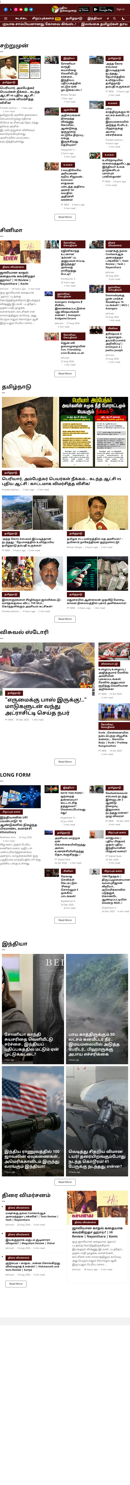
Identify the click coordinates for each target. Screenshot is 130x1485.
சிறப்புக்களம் (43, 18)
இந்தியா (95, 18)
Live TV (57, 9)
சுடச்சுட (21, 18)
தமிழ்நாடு (74, 18)
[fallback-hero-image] (20, 67)
